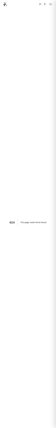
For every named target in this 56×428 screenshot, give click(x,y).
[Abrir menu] (50, 4)
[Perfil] (44, 4)
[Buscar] (40, 4)
